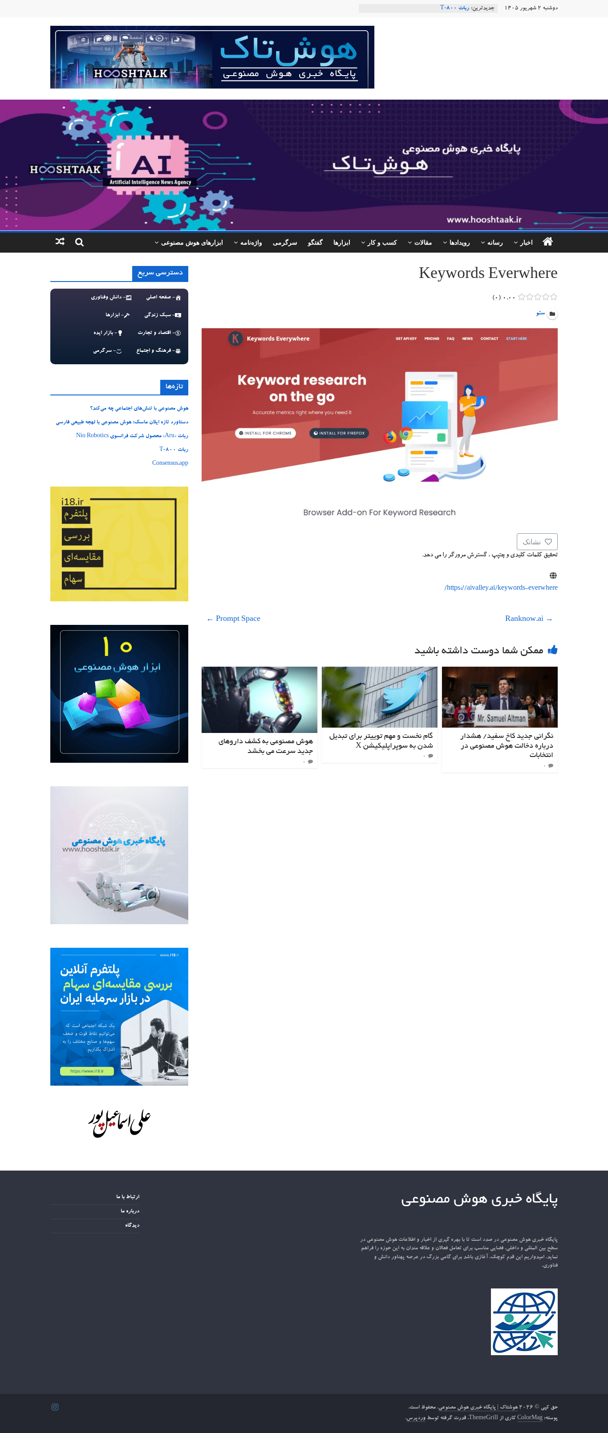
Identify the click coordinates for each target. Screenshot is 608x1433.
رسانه (495, 242)
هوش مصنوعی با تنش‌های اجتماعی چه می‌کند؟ (139, 409)
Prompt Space (233, 620)
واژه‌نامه (251, 242)
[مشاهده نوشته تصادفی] (60, 242)
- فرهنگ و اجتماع (155, 351)
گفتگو (315, 242)
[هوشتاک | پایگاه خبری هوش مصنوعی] (304, 105)
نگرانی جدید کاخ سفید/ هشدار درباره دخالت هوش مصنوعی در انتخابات (506, 746)
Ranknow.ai (529, 620)
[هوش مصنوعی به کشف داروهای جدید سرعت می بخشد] (259, 672)
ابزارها (341, 242)
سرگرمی (285, 242)
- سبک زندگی (159, 315)
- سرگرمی (104, 351)
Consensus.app (170, 464)
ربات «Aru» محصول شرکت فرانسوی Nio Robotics (132, 436)
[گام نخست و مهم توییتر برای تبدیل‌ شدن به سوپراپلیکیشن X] (380, 672)
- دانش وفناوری (108, 297)
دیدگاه (132, 1226)
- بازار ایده (105, 333)
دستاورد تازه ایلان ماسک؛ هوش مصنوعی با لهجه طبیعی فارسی (122, 422)
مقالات (423, 242)
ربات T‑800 (454, 8)
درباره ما (130, 1211)
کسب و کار (382, 242)
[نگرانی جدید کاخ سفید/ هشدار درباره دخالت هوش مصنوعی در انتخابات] (500, 672)
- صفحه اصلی (160, 297)
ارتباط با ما (127, 1197)
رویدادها (460, 242)
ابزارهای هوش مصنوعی (192, 242)
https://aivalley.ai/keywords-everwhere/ (501, 588)
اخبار (526, 242)
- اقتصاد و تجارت (156, 333)
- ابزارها (114, 315)
